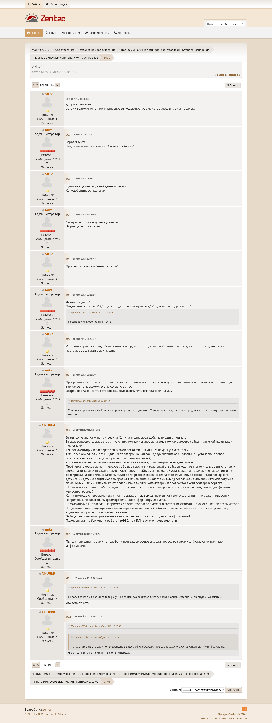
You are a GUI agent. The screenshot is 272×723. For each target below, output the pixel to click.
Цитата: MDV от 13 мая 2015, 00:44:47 (92, 400)
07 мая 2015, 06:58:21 (84, 178)
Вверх (36, 665)
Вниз (35, 85)
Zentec (46, 709)
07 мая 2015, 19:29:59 (84, 214)
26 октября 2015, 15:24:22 (86, 534)
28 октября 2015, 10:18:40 (88, 578)
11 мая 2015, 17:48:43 (84, 259)
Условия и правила (223, 718)
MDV (49, 94)
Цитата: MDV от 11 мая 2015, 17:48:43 (92, 312)
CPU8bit (48, 425)
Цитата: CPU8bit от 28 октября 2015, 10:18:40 (96, 626)
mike (48, 130)
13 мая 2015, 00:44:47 (84, 339)
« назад (221, 74)
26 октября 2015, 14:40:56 (86, 430)
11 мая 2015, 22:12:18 (84, 295)
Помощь (203, 718)
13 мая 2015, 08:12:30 (84, 374)
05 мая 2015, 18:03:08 (77, 99)
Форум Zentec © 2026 (232, 714)
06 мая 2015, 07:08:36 (84, 134)
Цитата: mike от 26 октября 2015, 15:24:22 (94, 587)
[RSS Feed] (244, 709)
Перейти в (174, 689)
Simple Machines (59, 714)
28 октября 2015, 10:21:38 (88, 616)
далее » (234, 74)
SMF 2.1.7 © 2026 (36, 714)
